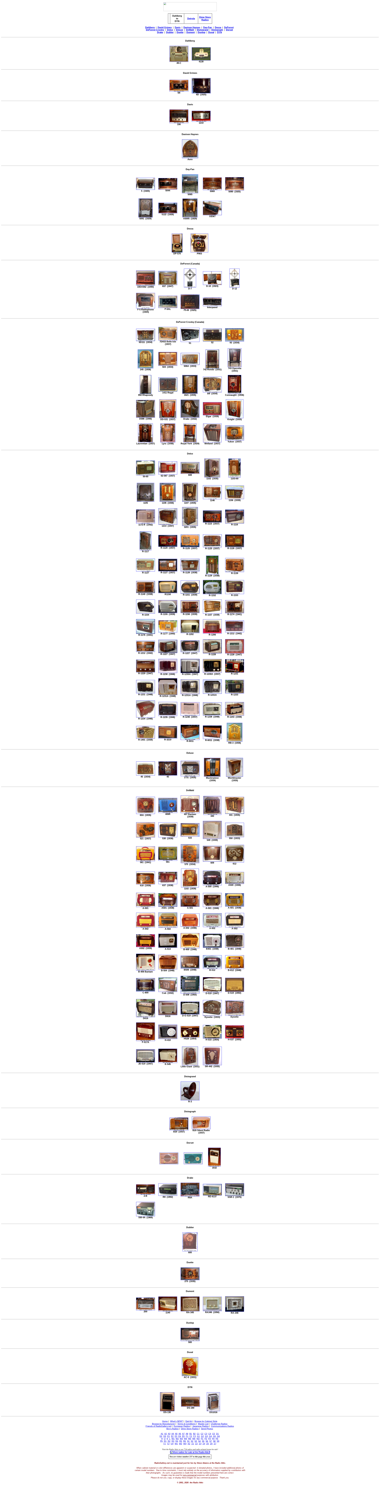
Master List (203, 1424)
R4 (176, 1441)
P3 (209, 1438)
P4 (213, 1438)
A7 (183, 1433)
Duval (211, 32)
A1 (162, 1433)
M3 (181, 1438)
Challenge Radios (219, 1424)
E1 (168, 1436)
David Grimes (165, 27)
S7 (210, 1441)
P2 (206, 1438)
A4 (172, 1433)
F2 (191, 1436)
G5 (214, 1436)
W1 (176, 1443)
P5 (217, 1438)
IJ (165, 1438)
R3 (173, 1441)
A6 (180, 1433)
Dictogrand (202, 29)
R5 (180, 1441)
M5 (189, 1438)
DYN (219, 32)
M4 (185, 1438)
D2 (161, 1436)
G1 (198, 1436)
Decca (218, 27)
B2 (194, 1433)
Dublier (170, 32)
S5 (203, 1441)
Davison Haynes (191, 27)
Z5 (207, 1443)
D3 (164, 1436)
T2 (168, 1443)
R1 (165, 1441)
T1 (164, 1443)
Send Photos (207, 1428)
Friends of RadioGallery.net (158, 1426)
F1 (187, 1436)
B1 (190, 1433)
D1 (217, 1433)
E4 (179, 1436)
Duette (180, 32)
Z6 (211, 1443)
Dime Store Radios (205, 18)
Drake (160, 32)
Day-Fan (207, 27)
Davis (177, 27)
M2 (177, 1438)
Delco (170, 29)
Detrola (191, 18)
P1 (202, 1438)
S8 (214, 1441)
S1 (188, 1441)
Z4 (204, 1443)
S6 (207, 1441)
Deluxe (179, 29)
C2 (202, 1433)
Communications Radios (222, 1426)
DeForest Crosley (155, 29)
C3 (206, 1433)
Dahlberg (150, 27)
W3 (184, 1443)
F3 (194, 1436)
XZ (189, 1443)
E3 (176, 1436)
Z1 (192, 1443)
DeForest (229, 27)
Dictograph (217, 29)
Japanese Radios (200, 1426)
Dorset (229, 29)
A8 (187, 1433)
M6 (193, 1438)
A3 (169, 1433)
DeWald (190, 29)
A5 (176, 1433)
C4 (209, 1433)
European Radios (182, 1426)
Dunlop (201, 32)
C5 (213, 1433)
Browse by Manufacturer (163, 1424)
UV (172, 1443)
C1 (198, 1433)
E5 (183, 1436)
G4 (210, 1436)
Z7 (215, 1443)
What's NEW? (176, 1421)
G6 (218, 1436)
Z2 (196, 1443)
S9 (218, 1441)
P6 (161, 1441)
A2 (165, 1433)
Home (165, 1421)
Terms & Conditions (186, 1424)
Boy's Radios (172, 1428)
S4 (199, 1441)
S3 (195, 1441)
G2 (202, 1436)
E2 (172, 1436)
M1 (173, 1438)
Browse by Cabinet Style (205, 1421)
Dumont (190, 32)
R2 (169, 1441)
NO (198, 1438)
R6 (184, 1441)
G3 (206, 1436)
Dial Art (188, 1421)
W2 (180, 1443)
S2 (192, 1441)
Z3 (200, 1443)
